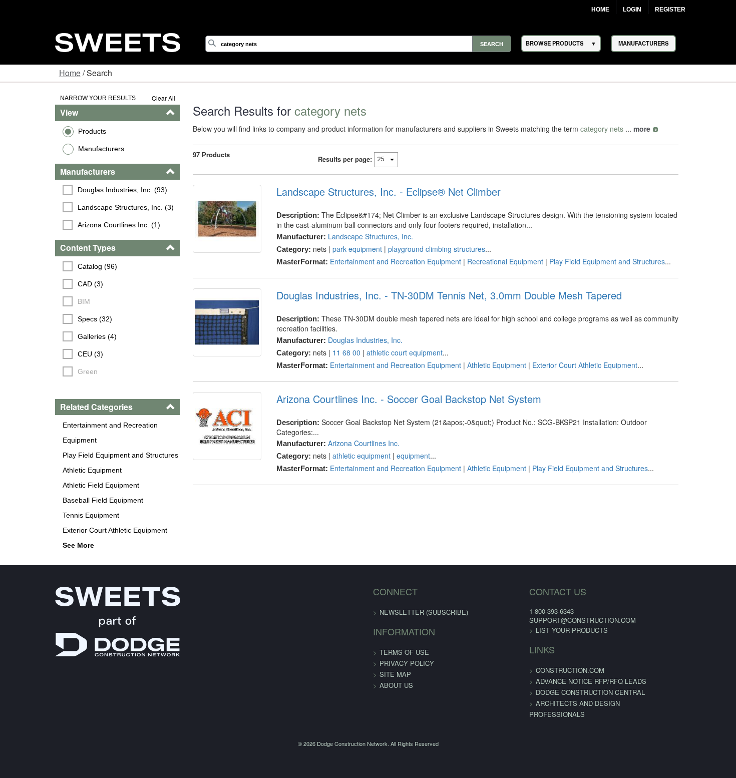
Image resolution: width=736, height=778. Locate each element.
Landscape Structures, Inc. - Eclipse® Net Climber (372, 192)
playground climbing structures (420, 249)
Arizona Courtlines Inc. (348, 432)
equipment (397, 444)
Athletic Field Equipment (53, 470)
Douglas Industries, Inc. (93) (75, 190)
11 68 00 (330, 342)
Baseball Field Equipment (55, 485)
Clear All (135, 98)
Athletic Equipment (44, 455)
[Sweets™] (117, 41)
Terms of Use (404, 637)
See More (31, 530)
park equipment (341, 249)
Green (41, 371)
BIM (37, 301)
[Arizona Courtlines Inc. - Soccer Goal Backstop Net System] (204, 430)
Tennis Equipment (43, 500)
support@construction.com (554, 605)
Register (670, 9)
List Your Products (544, 615)
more (613, 129)
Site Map (395, 659)
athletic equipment (345, 444)
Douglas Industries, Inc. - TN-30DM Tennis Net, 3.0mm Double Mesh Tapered (433, 295)
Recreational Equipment (489, 261)
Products (45, 131)
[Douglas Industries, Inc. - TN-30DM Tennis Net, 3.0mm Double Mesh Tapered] (204, 328)
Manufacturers (54, 149)
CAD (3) (43, 284)
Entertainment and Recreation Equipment (80, 425)
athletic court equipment (388, 342)
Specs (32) (48, 319)
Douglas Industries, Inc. (349, 330)
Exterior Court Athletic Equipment (67, 515)
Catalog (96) (50, 266)
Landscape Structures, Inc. (354, 236)
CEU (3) (43, 354)
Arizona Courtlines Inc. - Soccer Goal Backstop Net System (392, 397)
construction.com (542, 655)
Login (632, 9)
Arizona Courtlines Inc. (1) (72, 225)
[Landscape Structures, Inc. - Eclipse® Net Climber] (204, 225)
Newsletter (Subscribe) (424, 597)
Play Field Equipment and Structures (73, 440)
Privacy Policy (407, 648)
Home (600, 9)
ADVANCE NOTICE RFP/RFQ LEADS (563, 666)
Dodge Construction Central (562, 677)
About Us (396, 670)
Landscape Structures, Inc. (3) (79, 207)
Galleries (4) (50, 336)
